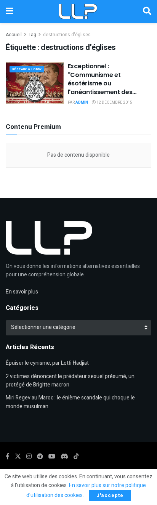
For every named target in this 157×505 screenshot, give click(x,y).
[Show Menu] (9, 11)
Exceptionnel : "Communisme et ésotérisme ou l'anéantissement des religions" (100, 83)
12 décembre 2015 (114, 102)
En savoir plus (22, 292)
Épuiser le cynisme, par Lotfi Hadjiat (47, 363)
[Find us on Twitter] (18, 456)
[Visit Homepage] (78, 11)
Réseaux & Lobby (27, 69)
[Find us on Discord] (64, 456)
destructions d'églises (67, 34)
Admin (81, 102)
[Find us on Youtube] (51, 456)
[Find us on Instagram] (29, 456)
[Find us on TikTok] (76, 456)
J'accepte (109, 495)
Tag (32, 34)
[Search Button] (147, 11)
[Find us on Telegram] (40, 456)
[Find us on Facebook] (8, 456)
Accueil (14, 34)
